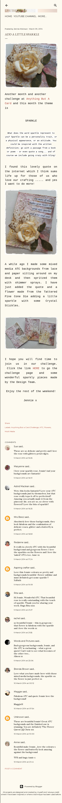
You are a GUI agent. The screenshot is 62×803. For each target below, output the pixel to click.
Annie (17, 742)
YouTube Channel (25, 16)
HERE (36, 368)
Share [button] (7, 423)
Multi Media (10, 431)
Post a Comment (13, 768)
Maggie (18, 691)
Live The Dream (16, 10)
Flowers (47, 427)
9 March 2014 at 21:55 (23, 632)
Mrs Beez (19, 517)
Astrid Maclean (21, 486)
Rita (16, 593)
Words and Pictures (24, 641)
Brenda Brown (21, 669)
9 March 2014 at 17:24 (23, 559)
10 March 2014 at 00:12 (24, 683)
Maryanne (19, 466)
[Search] (55, 5)
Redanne (18, 542)
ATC (41, 427)
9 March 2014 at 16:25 (23, 508)
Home (8, 16)
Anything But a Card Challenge (25, 427)
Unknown (19, 717)
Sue (16, 446)
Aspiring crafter (22, 567)
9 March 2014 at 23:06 (23, 660)
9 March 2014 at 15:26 (23, 458)
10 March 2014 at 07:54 (24, 708)
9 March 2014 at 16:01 (23, 478)
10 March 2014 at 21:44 (24, 762)
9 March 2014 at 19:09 (23, 584)
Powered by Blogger (33, 786)
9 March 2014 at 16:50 (23, 534)
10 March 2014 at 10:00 (24, 734)
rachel (17, 618)
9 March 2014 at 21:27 (23, 610)
